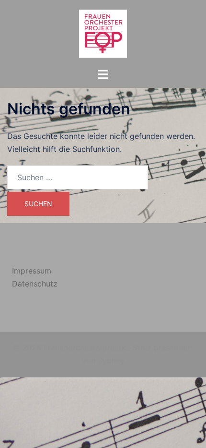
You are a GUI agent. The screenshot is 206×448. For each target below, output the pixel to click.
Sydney (111, 360)
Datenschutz (34, 283)
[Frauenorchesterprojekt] (103, 32)
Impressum (31, 270)
